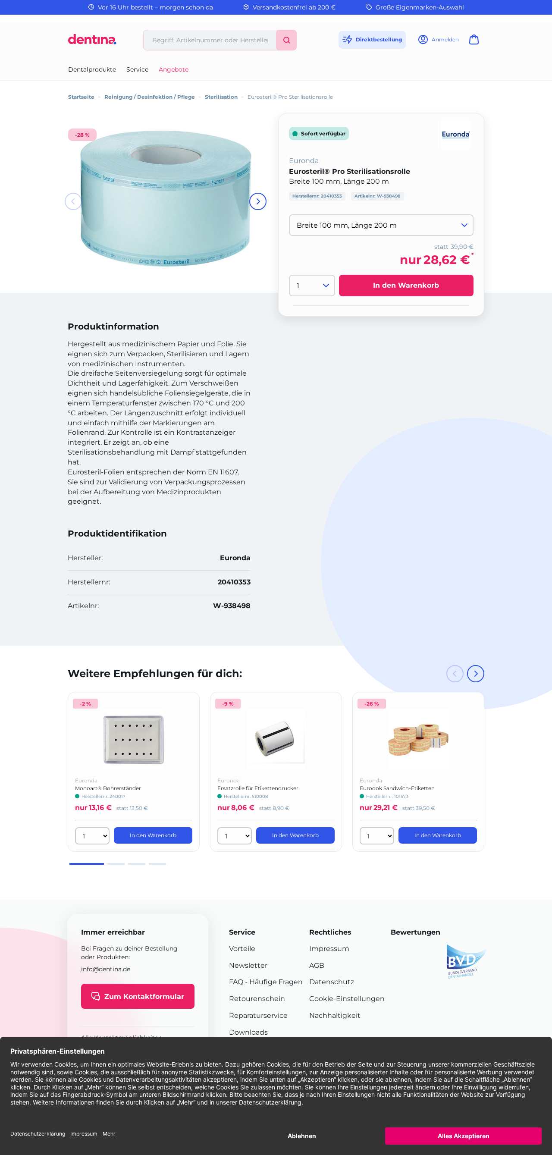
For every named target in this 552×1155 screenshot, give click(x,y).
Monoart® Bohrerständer (108, 788)
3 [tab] (136, 864)
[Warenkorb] (476, 42)
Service (137, 69)
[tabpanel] (134, 772)
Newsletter (248, 965)
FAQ (236, 982)
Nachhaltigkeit (335, 1015)
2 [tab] (116, 864)
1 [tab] (86, 864)
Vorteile (242, 949)
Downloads (248, 1032)
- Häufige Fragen (273, 982)
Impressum (329, 949)
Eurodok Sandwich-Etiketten (397, 788)
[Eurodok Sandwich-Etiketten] (418, 739)
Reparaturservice (258, 1015)
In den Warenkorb (406, 286)
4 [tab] (157, 864)
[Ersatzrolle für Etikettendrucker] (276, 739)
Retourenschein (257, 999)
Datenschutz (331, 982)
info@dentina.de (105, 969)
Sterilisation (221, 97)
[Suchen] (286, 40)
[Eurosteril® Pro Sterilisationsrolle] (165, 198)
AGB (316, 965)
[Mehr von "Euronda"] (456, 134)
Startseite (81, 97)
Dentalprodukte (92, 69)
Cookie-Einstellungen (347, 999)
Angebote (173, 69)
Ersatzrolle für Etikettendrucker (257, 788)
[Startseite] (92, 42)
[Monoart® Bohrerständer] (133, 739)
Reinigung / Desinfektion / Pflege (149, 97)
